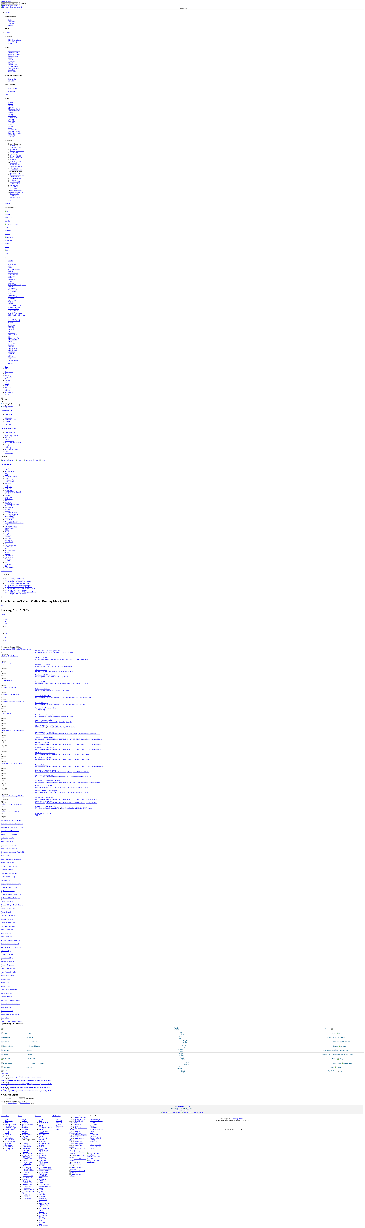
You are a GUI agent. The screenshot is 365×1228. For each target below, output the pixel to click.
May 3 (3, 614)
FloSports (11, 329)
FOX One (11, 331)
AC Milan (11, 123)
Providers (93, 1131)
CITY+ (10, 322)
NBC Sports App (74, 659)
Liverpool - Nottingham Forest (75, 1132)
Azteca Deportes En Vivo (52, 808)
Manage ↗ (8, 410)
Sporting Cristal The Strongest (46, 790)
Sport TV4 (89, 759)
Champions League (14, 51)
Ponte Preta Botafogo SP (44, 715)
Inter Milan (11, 121)
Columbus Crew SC (16, 164)
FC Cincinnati (14, 152)
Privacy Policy (12, 1103)
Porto (10, 128)
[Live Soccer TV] (6, 1)
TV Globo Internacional (12, 504)
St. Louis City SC (15, 182)
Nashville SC (14, 146)
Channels (7, 204)
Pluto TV (66, 777)
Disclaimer (93, 1128)
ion (9, 336)
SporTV (65, 716)
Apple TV (11, 281)
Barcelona (11, 114)
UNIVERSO (12, 298)
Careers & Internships (97, 1129)
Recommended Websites (95, 1135)
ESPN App (59, 666)
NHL (100, 1146)
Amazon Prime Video (14, 307)
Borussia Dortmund (14, 131)
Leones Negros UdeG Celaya (45, 806)
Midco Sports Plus (13, 338)
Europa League (13, 52)
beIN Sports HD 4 (91, 799)
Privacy (92, 1126)
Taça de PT (8, 394)
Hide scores (6, 647)
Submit (22, 1098)
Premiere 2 (44, 722)
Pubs (91, 1133)
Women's (7, 368)
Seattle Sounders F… (16, 192)
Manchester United (14, 109)
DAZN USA (12, 291)
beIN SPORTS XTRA (15, 314)
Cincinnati (26, 1150)
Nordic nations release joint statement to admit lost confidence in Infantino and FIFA (25, 1087)
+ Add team (8, 414)
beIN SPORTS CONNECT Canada (89, 734)
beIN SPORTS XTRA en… (43, 1180)
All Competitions (10, 91)
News (6, 367)
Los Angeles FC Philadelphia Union (47, 651)
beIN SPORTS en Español (13, 492)
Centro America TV (14, 321)
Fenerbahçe (11, 135)
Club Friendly (12, 88)
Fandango (11, 328)
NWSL (10, 43)
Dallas (25, 1179)
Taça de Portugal (13, 68)
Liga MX (11, 81)
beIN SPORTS (12, 264)
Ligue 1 (10, 63)
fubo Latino (11, 333)
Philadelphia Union (16, 166)
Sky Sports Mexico (63, 671)
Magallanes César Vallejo (44, 747)
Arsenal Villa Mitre (43, 696)
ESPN (10, 267)
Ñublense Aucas (41, 765)
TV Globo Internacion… (43, 1157)
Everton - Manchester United (75, 1163)
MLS (6, 378)
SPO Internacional (40, 716)
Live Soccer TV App (96, 1121)
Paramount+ (12, 283)
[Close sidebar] (1, 597)
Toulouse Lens (41, 682)
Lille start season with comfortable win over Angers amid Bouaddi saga (21, 1077)
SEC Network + (13, 350)
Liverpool (11, 105)
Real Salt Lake (14, 185)
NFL (96, 1146)
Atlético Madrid (13, 117)
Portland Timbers (15, 187)
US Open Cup (12, 42)
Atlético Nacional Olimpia (44, 775)
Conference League (14, 54)
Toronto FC (13, 163)
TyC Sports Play (81, 704)
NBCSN (11, 293)
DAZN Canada (64, 690)
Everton (10, 112)
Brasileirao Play (58, 716)
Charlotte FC (13, 154)
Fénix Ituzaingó (41, 703)
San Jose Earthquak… (16, 178)
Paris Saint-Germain (14, 133)
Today (10, 20)
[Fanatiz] (36, 460)
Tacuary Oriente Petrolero (44, 737)
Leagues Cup (12, 79)
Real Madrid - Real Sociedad (76, 1122)
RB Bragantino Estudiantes (45, 753)
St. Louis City (27, 1181)
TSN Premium (68, 666)
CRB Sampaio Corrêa (43, 720)
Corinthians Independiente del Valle (47, 780)
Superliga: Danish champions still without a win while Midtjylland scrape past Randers (26, 1080)
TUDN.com (12, 357)
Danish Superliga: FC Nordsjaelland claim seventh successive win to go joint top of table (26, 1091)
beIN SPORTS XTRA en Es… (14, 523)
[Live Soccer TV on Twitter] (78, 1172)
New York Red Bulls (16, 158)
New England (27, 1148)
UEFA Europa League (11, 449)
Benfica (10, 126)
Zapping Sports (13, 360)
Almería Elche (41, 670)
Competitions (5, 428)
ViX (9, 358)
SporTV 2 (62, 722)
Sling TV (59, 1119)
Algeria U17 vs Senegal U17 (44, 797)
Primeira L (8, 390)
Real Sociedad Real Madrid (45, 675)
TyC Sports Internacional (53, 697)
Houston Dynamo (15, 173)
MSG (10, 341)
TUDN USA (12, 288)
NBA (92, 1146)
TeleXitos (11, 353)
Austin (26, 1196)
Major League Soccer (14, 40)
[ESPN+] (43, 460)
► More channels (6, 571)
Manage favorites (7, 407)
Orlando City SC (15, 161)
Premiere (11, 346)
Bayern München (13, 129)
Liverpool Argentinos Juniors (45, 770)
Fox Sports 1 (12, 276)
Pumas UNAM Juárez (43, 813)
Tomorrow (11, 21)
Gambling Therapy (237, 1119)
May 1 (3, 605)
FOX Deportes (12, 300)
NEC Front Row (13, 343)
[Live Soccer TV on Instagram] (78, 1176)
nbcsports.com (84, 659)
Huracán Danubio (42, 742)
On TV (21, 647)
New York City (27, 1153)
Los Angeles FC (14, 176)
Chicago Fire (13, 149)
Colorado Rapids (15, 183)
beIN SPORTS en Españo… (17, 285)
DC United (13, 159)
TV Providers (56, 1116)
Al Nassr (11, 136)
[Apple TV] (20, 460)
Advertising (94, 1124)
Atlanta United (28, 1169)
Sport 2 (88, 754)
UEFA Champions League (13, 442)
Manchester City (13, 107)
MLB (92, 1148)
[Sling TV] (11, 460)
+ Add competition (10, 432)
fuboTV (10, 286)
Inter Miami (26, 1145)
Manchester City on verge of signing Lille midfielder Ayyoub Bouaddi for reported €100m (26, 1084)
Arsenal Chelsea (41, 658)
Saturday (11, 23)
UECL (7, 375)
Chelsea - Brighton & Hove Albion (78, 1135)
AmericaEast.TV (13, 309)
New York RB (27, 1155)
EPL (6, 382)
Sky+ (71, 671)
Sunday (10, 25)
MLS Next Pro (12, 340)
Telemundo (11, 295)
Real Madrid (12, 116)
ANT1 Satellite (13, 310)
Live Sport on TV (95, 1145)
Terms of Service (25, 1103)
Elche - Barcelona (80, 1117)
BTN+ (10, 317)
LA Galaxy (13, 188)
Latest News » (5, 1073)
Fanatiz (10, 261)
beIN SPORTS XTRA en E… (17, 316)
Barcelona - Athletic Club (75, 1125)
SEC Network (12, 348)
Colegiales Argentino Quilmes (45, 708)
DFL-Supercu (9, 392)
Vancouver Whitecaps (25, 1173)
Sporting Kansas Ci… (17, 197)
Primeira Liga (12, 64)
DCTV (10, 324)
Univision (11, 302)
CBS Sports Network (14, 269)
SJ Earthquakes (27, 1177)
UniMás (70, 652)
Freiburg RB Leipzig (43, 689)
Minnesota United (29, 1189)
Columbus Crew (29, 1162)
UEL (6, 373)
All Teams (8, 200)
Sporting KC (27, 1198)
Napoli (10, 124)
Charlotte (25, 1152)
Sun (6, 620)
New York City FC (15, 156)
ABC (10, 262)
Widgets (92, 1122)
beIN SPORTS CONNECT (81, 683)
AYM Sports (12, 312)
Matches (7, 12)
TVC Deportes (39, 808)
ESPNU (37, 690)
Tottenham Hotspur (14, 111)
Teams (6, 94)
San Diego (27, 1195)
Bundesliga (11, 61)
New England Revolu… (17, 151)
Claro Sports (65, 808)
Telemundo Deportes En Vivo (59, 659)
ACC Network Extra (14, 305)
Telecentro (11, 352)
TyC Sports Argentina (68, 697)
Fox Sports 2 (12, 279)
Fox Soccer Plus (13, 273)
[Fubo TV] (4, 460)
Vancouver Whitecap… (17, 175)
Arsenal (10, 102)
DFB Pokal (11, 70)
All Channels (9, 363)
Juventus (11, 119)
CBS (9, 266)
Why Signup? (29, 1098)
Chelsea (10, 104)
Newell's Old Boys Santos (44, 758)
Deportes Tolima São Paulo (45, 732)
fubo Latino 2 (12, 334)
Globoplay (72, 716)
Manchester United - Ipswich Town (76, 1142)
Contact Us (93, 1141)
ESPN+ (10, 278)
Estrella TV (11, 326)
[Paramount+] (28, 460)
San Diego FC (14, 194)
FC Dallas (13, 180)
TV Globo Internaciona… (16, 297)
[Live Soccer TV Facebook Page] (78, 1169)
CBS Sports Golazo (14, 319)
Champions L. (9, 372)
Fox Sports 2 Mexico (75, 808)
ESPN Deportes (13, 274)
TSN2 (66, 676)
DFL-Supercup (13, 66)
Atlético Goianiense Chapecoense (47, 725)
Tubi (9, 355)
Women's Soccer (95, 1119)
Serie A (10, 59)
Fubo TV (59, 1121)
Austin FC (13, 195)
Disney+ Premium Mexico (94, 739)
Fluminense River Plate (43, 785)
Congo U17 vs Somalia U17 (43, 801)
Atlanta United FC (16, 170)
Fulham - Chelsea (80, 1119)
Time (11, 403)
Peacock (10, 303)
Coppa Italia (12, 71)
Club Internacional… (16, 147)
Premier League (13, 56)
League (5, 403)
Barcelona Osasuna (42, 664)
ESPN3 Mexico (87, 808)
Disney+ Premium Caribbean (95, 766)
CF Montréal (14, 168)
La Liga (10, 58)
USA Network (12, 290)
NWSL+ (11, 345)
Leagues (7, 32)
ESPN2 (10, 271)
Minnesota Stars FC (16, 190)
